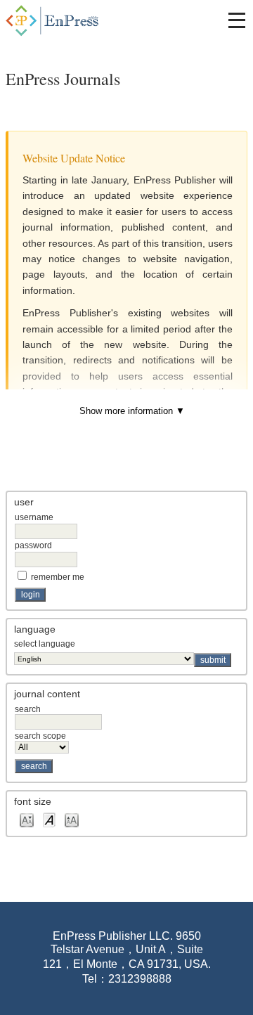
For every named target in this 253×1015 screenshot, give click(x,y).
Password (33, 545)
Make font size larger (72, 819)
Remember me (57, 577)
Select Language (44, 644)
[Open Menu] (237, 20)
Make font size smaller (27, 819)
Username (34, 517)
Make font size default (49, 819)
